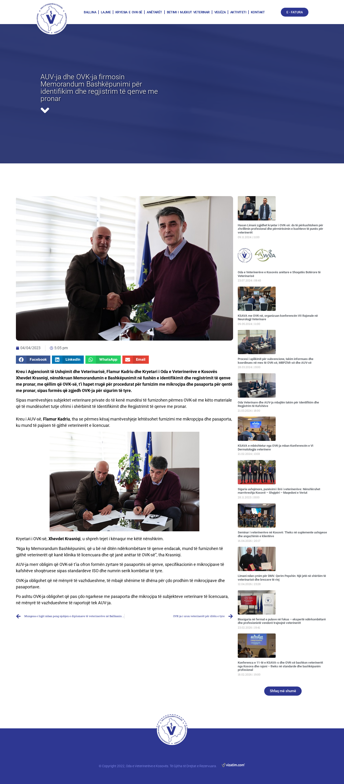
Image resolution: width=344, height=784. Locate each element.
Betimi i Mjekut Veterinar (188, 12)
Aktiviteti (238, 12)
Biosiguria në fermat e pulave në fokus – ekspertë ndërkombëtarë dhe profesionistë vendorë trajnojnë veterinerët (282, 621)
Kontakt (258, 12)
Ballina (90, 12)
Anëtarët (154, 12)
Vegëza (220, 12)
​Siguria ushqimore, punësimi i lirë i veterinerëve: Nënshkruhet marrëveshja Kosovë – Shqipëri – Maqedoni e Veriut (279, 491)
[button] (33, 360)
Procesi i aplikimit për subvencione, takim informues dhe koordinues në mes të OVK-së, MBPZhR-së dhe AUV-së (275, 360)
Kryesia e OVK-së (128, 12)
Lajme (106, 12)
